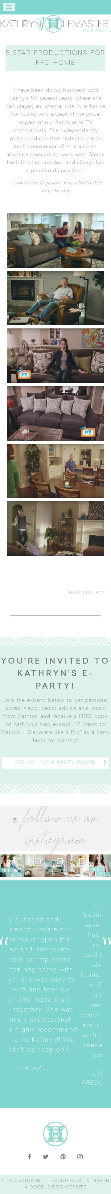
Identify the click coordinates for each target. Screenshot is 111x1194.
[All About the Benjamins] (55, 298)
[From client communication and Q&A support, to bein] (11, 865)
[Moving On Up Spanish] (55, 240)
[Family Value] (55, 355)
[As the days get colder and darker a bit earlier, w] (55, 865)
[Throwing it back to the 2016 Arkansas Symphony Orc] (78, 865)
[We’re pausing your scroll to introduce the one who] (100, 865)
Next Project (87, 593)
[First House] (55, 413)
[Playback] (55, 528)
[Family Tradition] (55, 471)
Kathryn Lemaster (55, 23)
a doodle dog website (55, 1187)
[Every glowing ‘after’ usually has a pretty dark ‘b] (33, 865)
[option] (55, 994)
